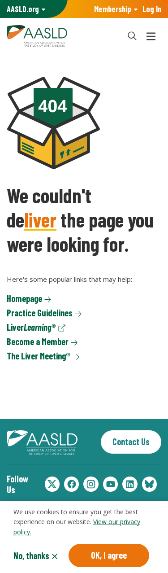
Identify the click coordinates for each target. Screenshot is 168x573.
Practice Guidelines (40, 312)
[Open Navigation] (151, 36)
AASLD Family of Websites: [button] (23, 9)
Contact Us (131, 441)
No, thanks (31, 555)
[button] (132, 35)
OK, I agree (109, 555)
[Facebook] (71, 484)
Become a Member (38, 341)
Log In (151, 9)
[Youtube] (110, 484)
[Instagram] (90, 484)
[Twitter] (52, 484)
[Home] (61, 36)
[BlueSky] (149, 484)
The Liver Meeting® (38, 355)
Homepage (24, 298)
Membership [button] (112, 9)
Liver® (31, 327)
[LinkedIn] (129, 484)
